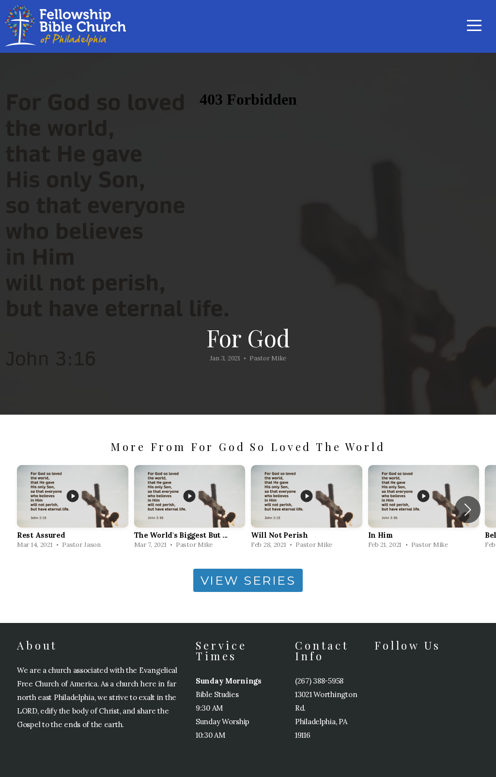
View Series (248, 580)
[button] (467, 509)
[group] (72, 510)
